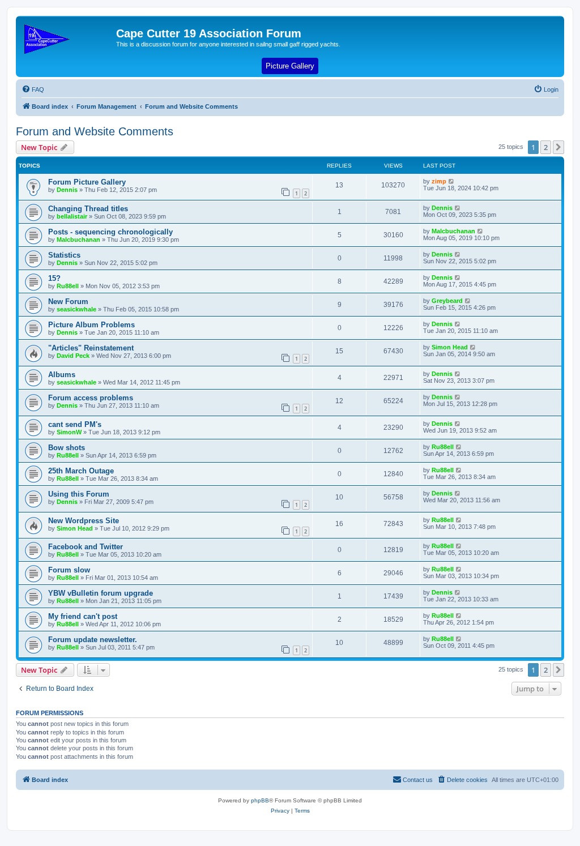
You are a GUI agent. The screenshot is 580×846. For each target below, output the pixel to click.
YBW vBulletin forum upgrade (100, 593)
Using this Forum (78, 494)
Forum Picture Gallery (87, 182)
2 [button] (546, 147)
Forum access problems (90, 398)
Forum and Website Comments (94, 131)
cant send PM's (74, 424)
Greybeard (447, 300)
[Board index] (67, 37)
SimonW (69, 432)
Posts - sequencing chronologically (110, 232)
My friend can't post (82, 616)
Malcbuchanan (78, 239)
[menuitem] (33, 89)
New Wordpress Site (83, 520)
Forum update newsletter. (92, 639)
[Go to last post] (451, 181)
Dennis (67, 189)
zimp (439, 181)
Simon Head (450, 347)
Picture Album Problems (91, 325)
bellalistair (72, 216)
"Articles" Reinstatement (91, 348)
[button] (558, 147)
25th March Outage (81, 471)
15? (54, 278)
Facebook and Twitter (85, 546)
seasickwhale (76, 309)
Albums (61, 374)
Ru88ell (68, 286)
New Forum (68, 301)
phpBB (260, 800)
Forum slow (69, 570)
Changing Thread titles (88, 208)
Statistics (64, 255)
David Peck (73, 355)
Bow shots (66, 447)
